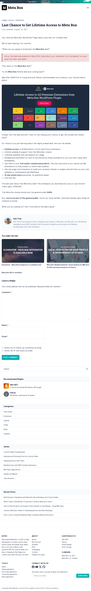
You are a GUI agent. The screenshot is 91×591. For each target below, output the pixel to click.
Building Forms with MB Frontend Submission (20, 465)
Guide (6, 425)
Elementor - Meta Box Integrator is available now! (21, 265)
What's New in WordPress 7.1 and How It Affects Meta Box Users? (28, 502)
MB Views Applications (12, 470)
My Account (36, 542)
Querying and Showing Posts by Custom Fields (21, 456)
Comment (7, 292)
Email (5, 336)
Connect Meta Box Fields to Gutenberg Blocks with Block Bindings (28, 510)
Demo (4, 567)
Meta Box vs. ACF (68, 556)
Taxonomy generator (9, 574)
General (6, 420)
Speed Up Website (10, 474)
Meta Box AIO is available (12, 272)
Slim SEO (65, 539)
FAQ (33, 547)
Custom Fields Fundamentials (14, 452)
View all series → (10, 478)
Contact (35, 552)
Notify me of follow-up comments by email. (23, 348)
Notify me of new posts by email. (18, 351)
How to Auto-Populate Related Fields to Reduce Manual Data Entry (28, 515)
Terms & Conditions (52, 588)
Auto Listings (66, 547)
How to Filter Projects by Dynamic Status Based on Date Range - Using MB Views (34, 506)
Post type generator (9, 572)
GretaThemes (67, 544)
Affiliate (35, 544)
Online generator (8, 569)
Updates (20, 20)
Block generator (8, 577)
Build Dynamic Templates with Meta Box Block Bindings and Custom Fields (31, 497)
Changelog (36, 549)
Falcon (64, 542)
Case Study (8, 412)
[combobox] (43, 369)
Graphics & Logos (38, 555)
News (6, 429)
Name (5, 325)
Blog (11, 20)
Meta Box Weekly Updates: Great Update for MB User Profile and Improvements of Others (68, 266)
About (34, 539)
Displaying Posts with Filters (14, 461)
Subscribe (83, 576)
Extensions (8, 416)
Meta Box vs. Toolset (69, 558)
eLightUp (32, 588)
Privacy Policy (40, 588)
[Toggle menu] (88, 7)
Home (4, 20)
